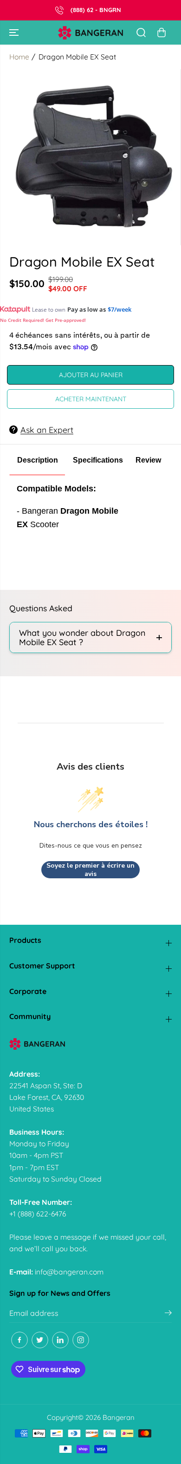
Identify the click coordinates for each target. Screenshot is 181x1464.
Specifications (98, 460)
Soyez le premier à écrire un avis (90, 869)
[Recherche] (141, 32)
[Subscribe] (168, 1314)
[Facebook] (19, 1340)
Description (37, 460)
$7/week (119, 309)
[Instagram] (81, 1340)
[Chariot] (161, 32)
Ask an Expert (46, 430)
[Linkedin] (60, 1340)
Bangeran (119, 1417)
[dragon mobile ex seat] (93, 157)
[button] (14, 32)
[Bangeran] (90, 32)
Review (148, 460)
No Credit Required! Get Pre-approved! (43, 320)
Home (19, 56)
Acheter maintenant (90, 399)
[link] (90, 1044)
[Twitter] (40, 1340)
